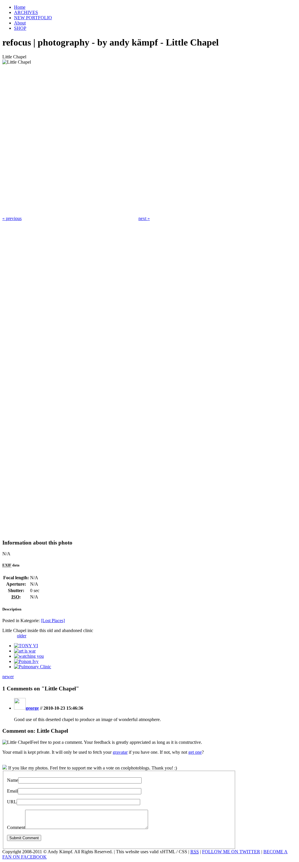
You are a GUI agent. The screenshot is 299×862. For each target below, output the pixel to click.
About (20, 22)
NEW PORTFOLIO (33, 17)
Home (19, 7)
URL (12, 801)
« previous (12, 218)
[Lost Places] (53, 620)
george (32, 708)
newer (8, 676)
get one (195, 752)
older (21, 635)
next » (144, 218)
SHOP (20, 28)
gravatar (120, 752)
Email (12, 790)
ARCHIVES (26, 12)
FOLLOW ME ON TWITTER (231, 851)
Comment (16, 827)
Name (12, 780)
